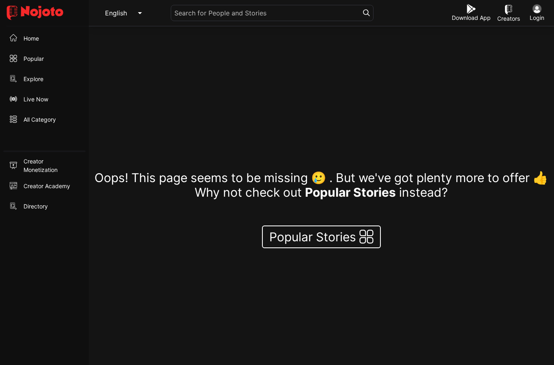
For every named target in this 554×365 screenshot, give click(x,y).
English (116, 13)
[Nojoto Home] (44, 13)
